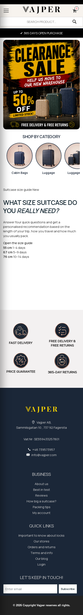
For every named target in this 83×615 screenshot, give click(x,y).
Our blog (41, 558)
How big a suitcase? (41, 501)
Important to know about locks (41, 535)
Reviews (41, 495)
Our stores (41, 541)
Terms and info (41, 553)
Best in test (41, 489)
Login (41, 564)
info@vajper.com (44, 455)
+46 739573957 (43, 449)
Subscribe (68, 589)
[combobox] (41, 21)
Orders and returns (42, 547)
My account (41, 513)
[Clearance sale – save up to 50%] (41, 85)
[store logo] (41, 10)
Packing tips (41, 507)
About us (41, 484)
